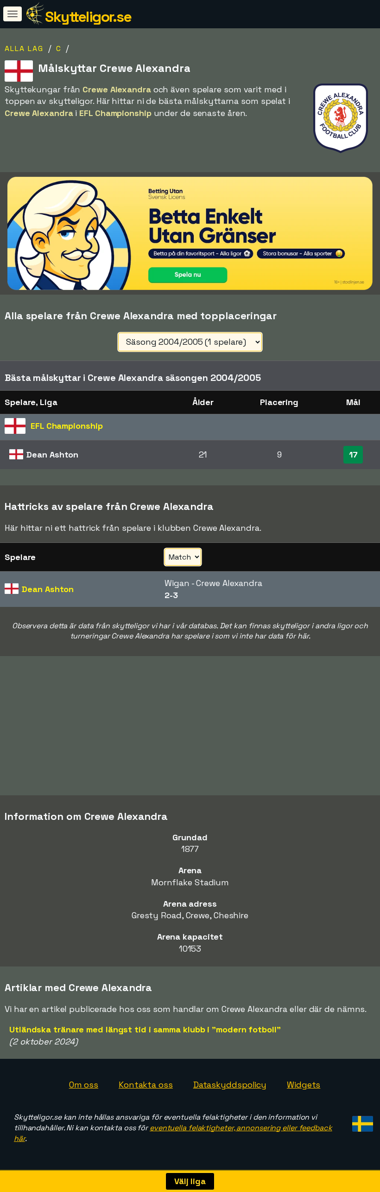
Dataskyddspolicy (229, 1084)
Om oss (83, 1084)
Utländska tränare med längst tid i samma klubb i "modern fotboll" (145, 1029)
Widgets (303, 1084)
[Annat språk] (361, 1121)
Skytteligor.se (88, 16)
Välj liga (190, 1181)
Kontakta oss (146, 1084)
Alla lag (24, 48)
